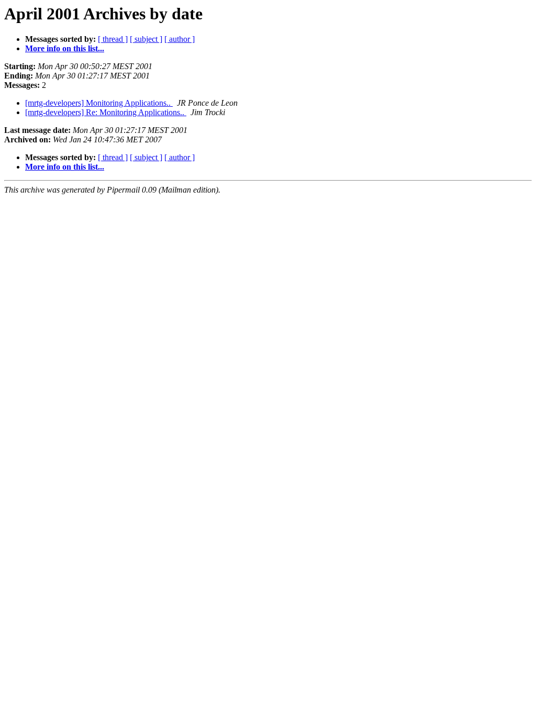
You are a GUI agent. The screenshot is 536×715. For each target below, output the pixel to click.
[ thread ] (113, 39)
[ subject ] (146, 39)
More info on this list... (64, 48)
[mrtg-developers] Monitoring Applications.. (99, 102)
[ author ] (179, 39)
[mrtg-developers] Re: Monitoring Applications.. (105, 112)
